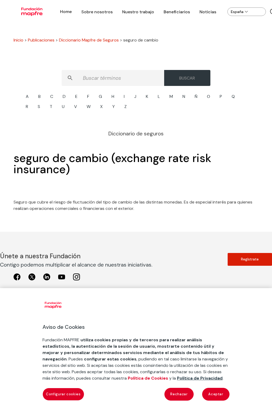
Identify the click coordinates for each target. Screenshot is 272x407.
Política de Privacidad (200, 378)
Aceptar (215, 394)
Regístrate (250, 259)
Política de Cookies (148, 378)
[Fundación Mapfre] (31, 11)
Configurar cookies (63, 394)
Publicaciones (41, 40)
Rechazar (179, 394)
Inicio (18, 40)
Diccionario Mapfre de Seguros (89, 40)
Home (66, 11)
